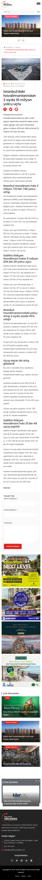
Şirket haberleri (11, 747)
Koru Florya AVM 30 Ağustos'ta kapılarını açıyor (20, 713)
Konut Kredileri (11, 722)
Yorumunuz (8, 523)
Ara (38, 12)
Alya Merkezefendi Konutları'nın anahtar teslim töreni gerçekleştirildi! (20, 802)
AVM (7, 16)
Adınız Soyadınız (11, 498)
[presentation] (19, 40)
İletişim (23, 876)
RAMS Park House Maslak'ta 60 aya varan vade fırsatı (18, 738)
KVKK (29, 876)
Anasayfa (9, 47)
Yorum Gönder (13, 546)
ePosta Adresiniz (10, 510)
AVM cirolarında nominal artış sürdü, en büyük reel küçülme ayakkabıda (20, 32)
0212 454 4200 (9, 846)
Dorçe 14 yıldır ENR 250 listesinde (17, 764)
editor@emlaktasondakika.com (14, 850)
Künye (17, 876)
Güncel (17, 47)
